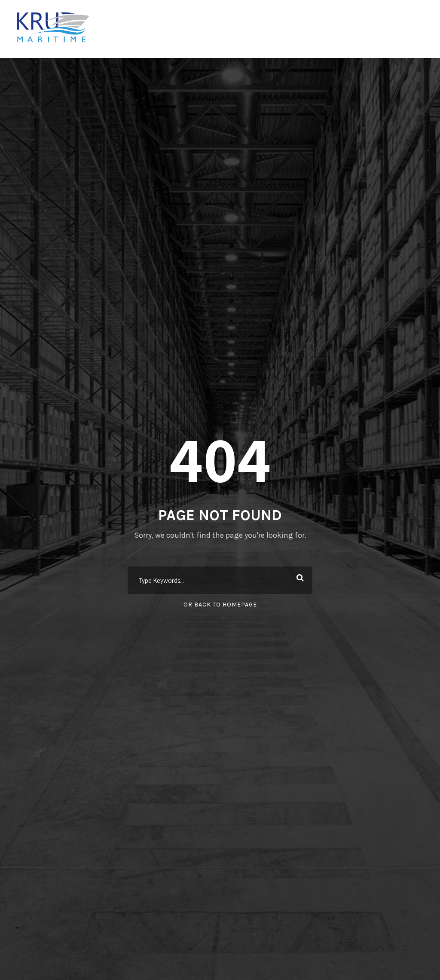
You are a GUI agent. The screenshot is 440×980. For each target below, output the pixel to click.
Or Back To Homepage (220, 604)
